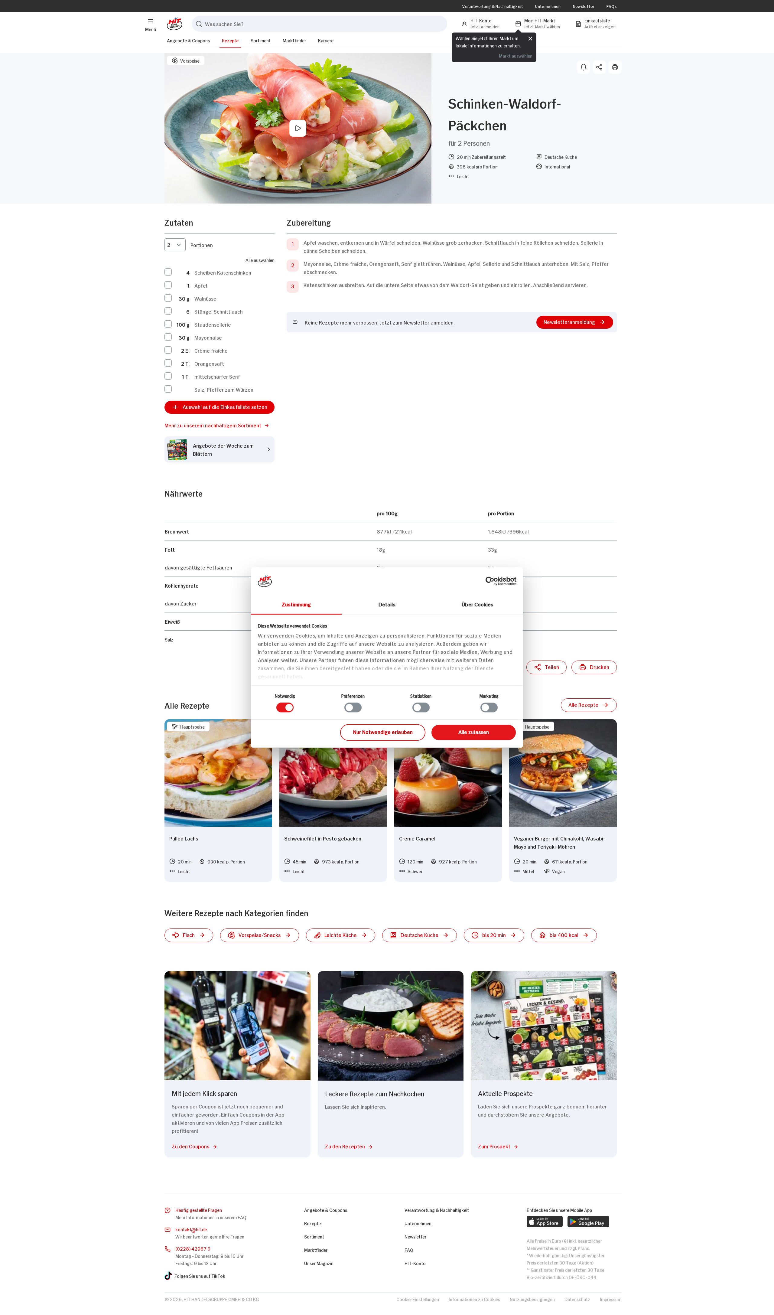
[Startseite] (173, 23)
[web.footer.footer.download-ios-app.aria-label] (545, 1221)
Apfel (200, 285)
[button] (219, 425)
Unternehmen (548, 6)
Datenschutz (577, 1299)
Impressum (610, 1299)
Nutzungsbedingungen (532, 1299)
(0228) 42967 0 (192, 1248)
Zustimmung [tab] (296, 604)
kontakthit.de (191, 1229)
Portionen (201, 244)
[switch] (353, 708)
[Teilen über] (599, 67)
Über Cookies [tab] (477, 604)
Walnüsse (205, 298)
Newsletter (583, 6)
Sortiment (261, 40)
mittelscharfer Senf (217, 376)
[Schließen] (530, 38)
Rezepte (230, 40)
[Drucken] (615, 67)
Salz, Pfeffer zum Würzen (223, 389)
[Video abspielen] (297, 128)
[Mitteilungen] (583, 67)
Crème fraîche (211, 350)
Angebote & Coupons (188, 40)
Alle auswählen (260, 260)
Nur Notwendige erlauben (383, 731)
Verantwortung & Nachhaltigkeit (492, 6)
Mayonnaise (208, 337)
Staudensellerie (212, 324)
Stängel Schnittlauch (218, 311)
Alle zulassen (473, 731)
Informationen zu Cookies (474, 1299)
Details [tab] (387, 604)
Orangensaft (209, 363)
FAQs (612, 6)
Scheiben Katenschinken (222, 272)
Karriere (325, 40)
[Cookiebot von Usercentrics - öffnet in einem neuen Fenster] (489, 581)
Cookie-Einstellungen (417, 1299)
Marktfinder (294, 40)
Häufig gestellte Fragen (198, 1209)
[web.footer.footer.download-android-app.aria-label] (588, 1221)
